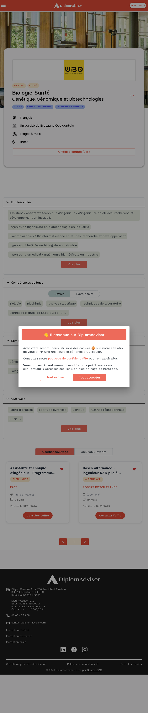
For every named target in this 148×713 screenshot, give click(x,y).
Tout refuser (55, 377)
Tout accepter (89, 377)
